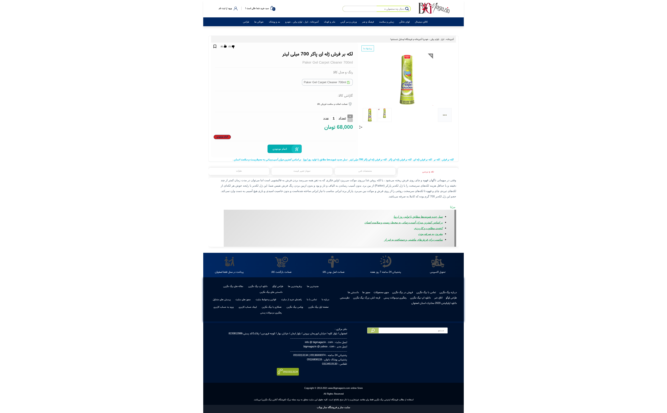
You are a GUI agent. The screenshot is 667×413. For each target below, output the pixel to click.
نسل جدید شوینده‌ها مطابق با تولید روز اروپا (325, 159)
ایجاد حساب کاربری (248, 307)
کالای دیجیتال (421, 21)
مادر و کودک (329, 21)
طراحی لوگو (278, 286)
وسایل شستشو (397, 39)
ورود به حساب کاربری (223, 307)
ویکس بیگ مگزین (294, 307)
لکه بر (437, 159)
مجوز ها (366, 292)
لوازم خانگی (404, 21)
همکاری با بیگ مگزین (271, 307)
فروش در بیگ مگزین (402, 292)
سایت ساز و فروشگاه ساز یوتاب (333, 407)
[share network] (361, 127)
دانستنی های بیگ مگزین (271, 292)
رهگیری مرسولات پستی (395, 297)
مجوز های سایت (243, 299)
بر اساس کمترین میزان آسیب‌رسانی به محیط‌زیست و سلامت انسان (267, 159)
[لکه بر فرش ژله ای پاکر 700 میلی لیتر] (434, 8)
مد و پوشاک (274, 21)
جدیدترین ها (313, 286)
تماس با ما (312, 299)
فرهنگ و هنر (368, 21)
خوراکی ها (259, 21)
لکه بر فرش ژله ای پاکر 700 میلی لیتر (367, 159)
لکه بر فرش (447, 159)
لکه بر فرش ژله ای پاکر (400, 159)
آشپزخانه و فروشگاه (413, 39)
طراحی (246, 21)
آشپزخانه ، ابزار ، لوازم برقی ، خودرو (302, 21)
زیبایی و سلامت (386, 21)
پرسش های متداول (222, 299)
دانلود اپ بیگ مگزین (257, 286)
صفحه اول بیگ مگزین (318, 307)
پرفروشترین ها (295, 286)
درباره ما (325, 299)
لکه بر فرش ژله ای (422, 159)
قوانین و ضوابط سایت (266, 299)
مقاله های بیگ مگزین (233, 286)
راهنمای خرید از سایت (291, 299)
